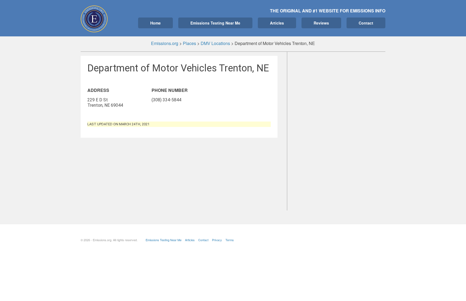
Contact (366, 23)
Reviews (321, 23)
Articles (277, 23)
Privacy (217, 240)
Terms (229, 240)
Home (155, 23)
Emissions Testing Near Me (215, 23)
